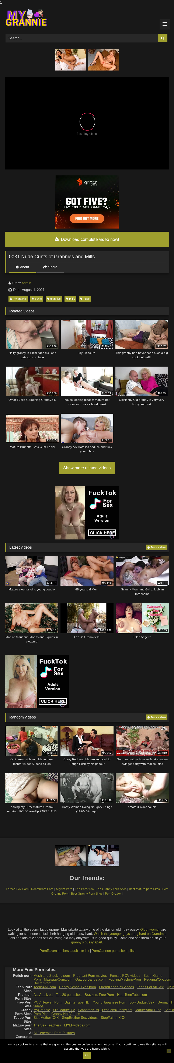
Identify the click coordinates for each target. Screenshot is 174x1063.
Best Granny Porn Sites (86, 893)
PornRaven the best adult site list (64, 951)
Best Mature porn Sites (144, 889)
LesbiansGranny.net (117, 1010)
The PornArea (84, 889)
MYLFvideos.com (77, 1025)
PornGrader (113, 893)
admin (26, 283)
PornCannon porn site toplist (113, 951)
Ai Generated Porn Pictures (54, 1033)
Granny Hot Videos (65, 1014)
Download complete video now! (89, 239)
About (24, 267)
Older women (150, 929)
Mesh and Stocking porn (52, 975)
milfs (72, 298)
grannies (55, 298)
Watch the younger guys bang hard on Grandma (130, 934)
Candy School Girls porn (77, 987)
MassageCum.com (58, 979)
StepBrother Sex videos (80, 1017)
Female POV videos (125, 975)
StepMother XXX (46, 1017)
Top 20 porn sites (68, 995)
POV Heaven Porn (48, 1002)
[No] (169, 1051)
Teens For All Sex (150, 987)
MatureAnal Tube (148, 1010)
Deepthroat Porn (42, 889)
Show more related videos (87, 468)
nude (87, 298)
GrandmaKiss (88, 1010)
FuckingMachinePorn (125, 979)
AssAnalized (43, 995)
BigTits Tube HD (77, 1002)
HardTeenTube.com (132, 995)
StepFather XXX (113, 1017)
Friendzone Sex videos (116, 987)
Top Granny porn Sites (111, 889)
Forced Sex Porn (17, 889)
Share (52, 267)
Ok (87, 1055)
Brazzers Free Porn (99, 995)
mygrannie (20, 298)
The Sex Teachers (47, 1025)
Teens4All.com (45, 987)
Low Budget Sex (141, 1002)
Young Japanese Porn (109, 1002)
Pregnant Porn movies (90, 975)
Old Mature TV (64, 1010)
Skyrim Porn (64, 889)
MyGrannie (42, 1010)
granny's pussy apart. (87, 942)
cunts (38, 298)
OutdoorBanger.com (90, 979)
